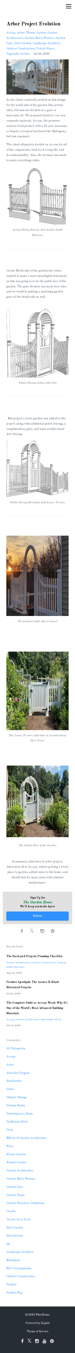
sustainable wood (51, 1019)
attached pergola (18, 1073)
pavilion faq (14, 1292)
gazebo (11, 1211)
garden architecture (18, 962)
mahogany (13, 1260)
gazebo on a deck (18, 1219)
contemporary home (19, 1113)
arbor (21, 32)
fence (10, 1146)
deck (9, 1130)
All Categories (15, 1048)
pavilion (11, 1284)
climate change (16, 1097)
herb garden (22, 43)
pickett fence (45, 48)
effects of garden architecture (26, 1138)
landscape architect (46, 43)
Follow (37, 916)
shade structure (15, 967)
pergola (62, 962)
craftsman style (17, 1121)
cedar (10, 1089)
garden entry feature (39, 38)
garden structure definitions (25, 1203)
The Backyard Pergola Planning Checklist (34, 956)
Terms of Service (37, 1331)
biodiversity (14, 1081)
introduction (14, 1235)
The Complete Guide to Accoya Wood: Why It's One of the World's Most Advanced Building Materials (37, 1008)
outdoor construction (20, 48)
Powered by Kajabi (37, 1323)
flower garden (36, 32)
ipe (8, 1243)
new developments (18, 1268)
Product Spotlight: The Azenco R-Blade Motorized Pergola (32, 985)
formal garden (16, 1162)
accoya (10, 32)
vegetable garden (18, 54)
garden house (15, 1195)
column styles (15, 1105)
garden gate (14, 1187)
